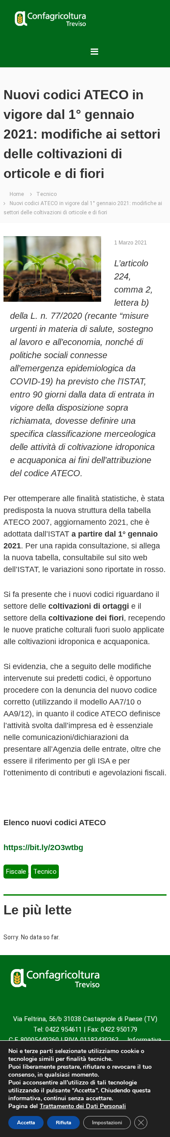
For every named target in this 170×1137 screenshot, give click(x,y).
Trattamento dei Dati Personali (83, 1106)
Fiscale (16, 871)
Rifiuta (63, 1122)
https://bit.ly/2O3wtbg (43, 847)
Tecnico (46, 194)
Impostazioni (107, 1122)
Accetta (26, 1122)
